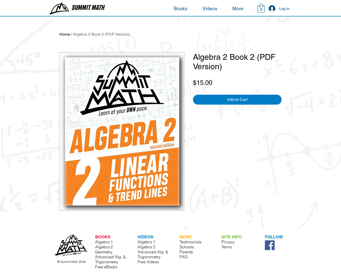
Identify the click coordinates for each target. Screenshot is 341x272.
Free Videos (148, 261)
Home (64, 34)
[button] (180, 8)
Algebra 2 (104, 246)
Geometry (103, 251)
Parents (186, 251)
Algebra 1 (104, 241)
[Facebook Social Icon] (270, 245)
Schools (186, 246)
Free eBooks (106, 266)
